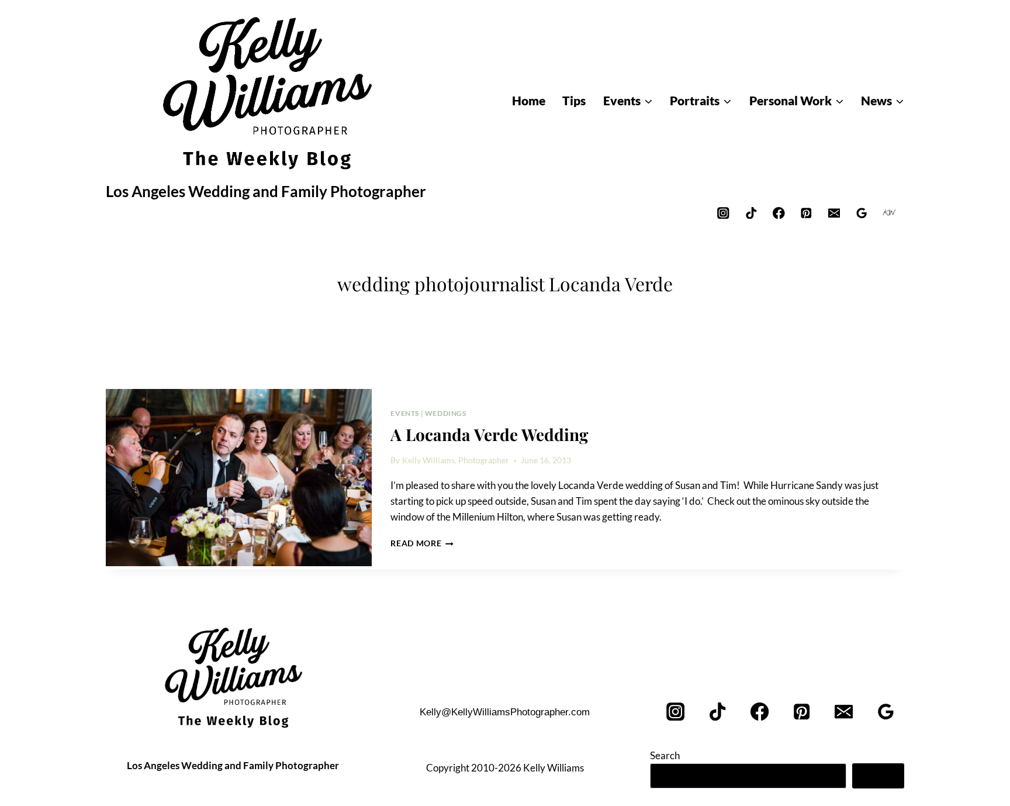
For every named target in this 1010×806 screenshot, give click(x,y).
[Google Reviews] (862, 213)
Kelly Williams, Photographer (455, 460)
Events (404, 413)
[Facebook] (779, 213)
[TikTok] (751, 213)
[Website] (889, 213)
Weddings (445, 413)
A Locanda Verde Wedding (489, 434)
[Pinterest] (806, 213)
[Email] (834, 213)
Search (665, 755)
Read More (422, 543)
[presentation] (239, 478)
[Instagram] (723, 213)
